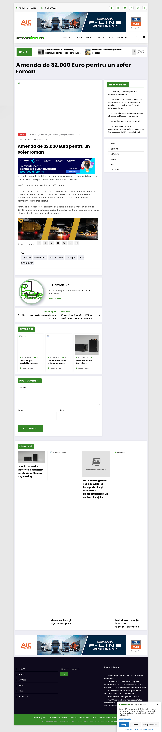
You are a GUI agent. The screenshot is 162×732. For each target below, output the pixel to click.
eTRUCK (78, 37)
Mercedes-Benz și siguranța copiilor (92, 51)
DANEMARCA (43, 135)
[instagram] (118, 8)
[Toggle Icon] (144, 37)
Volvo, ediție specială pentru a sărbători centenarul (29, 362)
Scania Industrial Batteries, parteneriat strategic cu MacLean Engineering (49, 51)
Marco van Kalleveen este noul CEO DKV (39, 317)
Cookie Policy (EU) (38, 717)
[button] (157, 705)
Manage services (125, 719)
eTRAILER (90, 37)
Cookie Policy (129, 729)
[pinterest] (64, 243)
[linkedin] (51, 243)
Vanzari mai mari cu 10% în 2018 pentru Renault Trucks (76, 317)
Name (20, 410)
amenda (35, 135)
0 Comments (42, 139)
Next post (65, 312)
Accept (124, 724)
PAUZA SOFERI (54, 135)
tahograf (63, 135)
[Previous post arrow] (18, 315)
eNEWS (66, 37)
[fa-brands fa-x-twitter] (131, 8)
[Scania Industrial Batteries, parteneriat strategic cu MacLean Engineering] (87, 345)
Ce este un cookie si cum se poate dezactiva (69, 717)
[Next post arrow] (99, 315)
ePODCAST (122, 37)
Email (62, 410)
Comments (22, 387)
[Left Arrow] (139, 52)
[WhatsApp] (70, 243)
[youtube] (125, 8)
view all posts (54, 299)
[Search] (137, 37)
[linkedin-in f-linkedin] (144, 8)
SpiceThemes (114, 721)
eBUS (110, 37)
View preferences (150, 724)
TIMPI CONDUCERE (75, 135)
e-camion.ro (25, 139)
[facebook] (39, 243)
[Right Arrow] (143, 52)
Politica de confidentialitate (144, 729)
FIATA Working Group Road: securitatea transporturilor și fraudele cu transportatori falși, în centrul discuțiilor (126, 129)
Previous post (50, 312)
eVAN (101, 37)
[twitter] (45, 243)
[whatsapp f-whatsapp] (138, 8)
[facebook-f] (111, 8)
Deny (135, 724)
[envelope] (58, 243)
